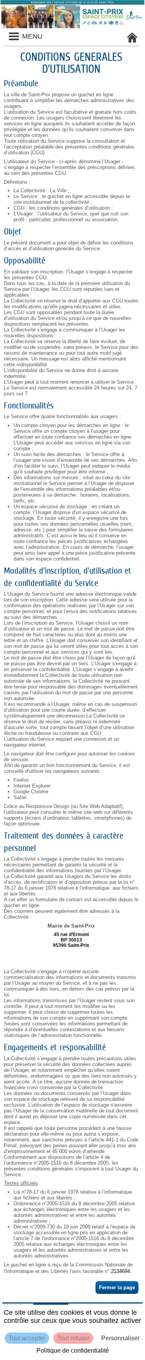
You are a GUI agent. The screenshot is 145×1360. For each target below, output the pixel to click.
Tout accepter (27, 1338)
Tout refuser (73, 1338)
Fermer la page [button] (117, 1287)
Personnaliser (120, 1338)
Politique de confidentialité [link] (72, 1350)
